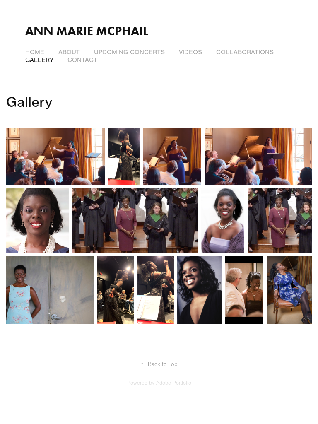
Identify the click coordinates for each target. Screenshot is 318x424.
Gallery (39, 60)
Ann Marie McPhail (86, 31)
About (69, 52)
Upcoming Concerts (129, 52)
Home (34, 52)
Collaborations (245, 52)
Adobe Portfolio (173, 383)
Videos (190, 52)
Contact (82, 60)
